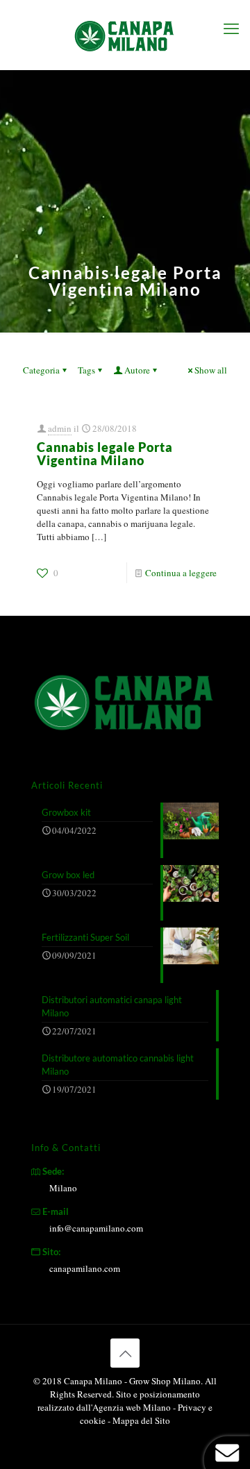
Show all (210, 370)
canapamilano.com (84, 1268)
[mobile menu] (231, 28)
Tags (86, 370)
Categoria (41, 370)
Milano (63, 1188)
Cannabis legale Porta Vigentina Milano (105, 453)
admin (60, 428)
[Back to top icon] (125, 1353)
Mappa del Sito (141, 1420)
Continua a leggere (181, 572)
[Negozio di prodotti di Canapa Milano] (125, 34)
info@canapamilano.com (96, 1228)
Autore (137, 370)
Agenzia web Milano (131, 1407)
